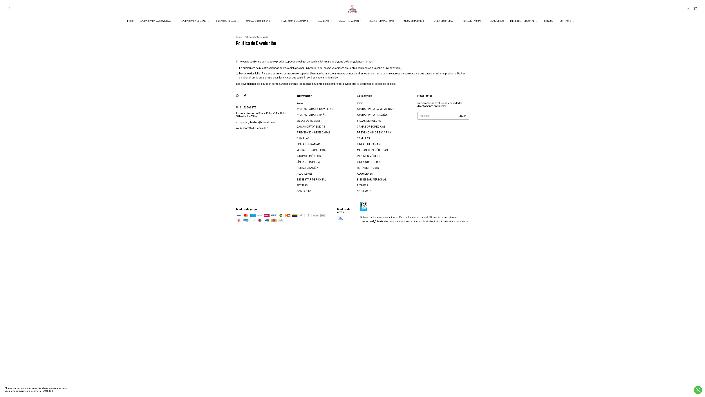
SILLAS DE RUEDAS (226, 21)
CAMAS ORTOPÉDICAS (258, 21)
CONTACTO (566, 21)
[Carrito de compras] (696, 8)
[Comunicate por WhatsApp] (698, 390)
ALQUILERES (497, 21)
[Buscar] (9, 8)
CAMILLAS (323, 21)
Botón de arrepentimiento (444, 217)
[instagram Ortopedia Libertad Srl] (237, 95)
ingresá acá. (422, 217)
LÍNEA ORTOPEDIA (443, 21)
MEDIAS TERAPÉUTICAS (381, 21)
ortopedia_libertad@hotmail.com (255, 122)
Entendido (48, 391)
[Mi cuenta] (688, 8)
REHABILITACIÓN (472, 21)
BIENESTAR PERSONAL (522, 21)
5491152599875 (246, 107)
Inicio (130, 21)
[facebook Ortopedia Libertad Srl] (245, 95)
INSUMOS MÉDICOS (414, 21)
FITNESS (548, 21)
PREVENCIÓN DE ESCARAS (294, 21)
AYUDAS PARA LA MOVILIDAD (155, 21)
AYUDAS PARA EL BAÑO (193, 21)
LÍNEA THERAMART (349, 21)
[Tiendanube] (374, 222)
